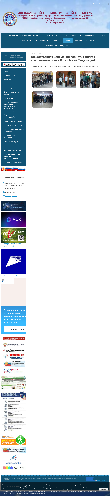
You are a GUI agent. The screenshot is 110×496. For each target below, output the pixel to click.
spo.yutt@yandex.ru (11, 196)
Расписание (56, 40)
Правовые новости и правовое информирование (12, 156)
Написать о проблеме (16, 329)
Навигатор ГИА (10, 88)
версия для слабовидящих (25, 4)
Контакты (7, 80)
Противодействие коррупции (56, 45)
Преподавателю (41, 40)
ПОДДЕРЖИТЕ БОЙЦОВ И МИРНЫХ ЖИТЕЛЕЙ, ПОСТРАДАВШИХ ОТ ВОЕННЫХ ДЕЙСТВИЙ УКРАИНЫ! (14, 245)
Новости (68, 41)
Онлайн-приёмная (11, 76)
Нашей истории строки (13, 125)
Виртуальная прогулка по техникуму (14, 130)
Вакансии (7, 84)
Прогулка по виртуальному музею (12, 149)
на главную (4, 4)
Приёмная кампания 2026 (95, 35)
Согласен (104, 489)
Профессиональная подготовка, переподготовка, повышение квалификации (11, 106)
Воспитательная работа (71, 35)
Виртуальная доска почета (11, 93)
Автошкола (8, 98)
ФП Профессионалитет (84, 40)
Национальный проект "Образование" (12, 275)
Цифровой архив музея (13, 162)
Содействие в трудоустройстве (10, 116)
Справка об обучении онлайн (12, 143)
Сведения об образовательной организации (25, 35)
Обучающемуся (25, 40)
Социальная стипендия (13, 121)
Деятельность (52, 35)
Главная (7, 71)
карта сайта (12, 4)
